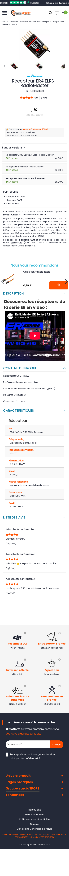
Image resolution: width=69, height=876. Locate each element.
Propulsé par (25, 845)
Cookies (34, 824)
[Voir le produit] (58, 285)
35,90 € (59, 181)
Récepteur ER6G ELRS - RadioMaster (25, 178)
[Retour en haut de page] (65, 610)
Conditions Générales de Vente (34, 828)
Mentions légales (34, 814)
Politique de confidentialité (34, 819)
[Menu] (4, 12)
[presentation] (4, 66)
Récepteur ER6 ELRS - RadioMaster (24, 166)
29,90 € (59, 170)
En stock (13, 158)
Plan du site (34, 809)
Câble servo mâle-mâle (36, 271)
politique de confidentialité (25, 758)
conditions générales (37, 754)
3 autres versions (12, 147)
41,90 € (59, 158)
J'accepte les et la (32, 756)
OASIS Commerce (41, 845)
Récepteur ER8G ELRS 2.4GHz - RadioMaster (30, 154)
